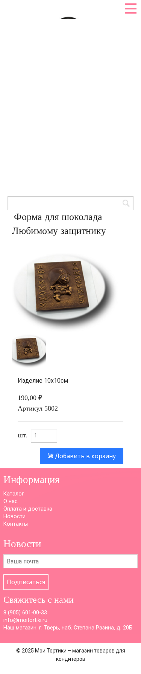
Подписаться (26, 582)
